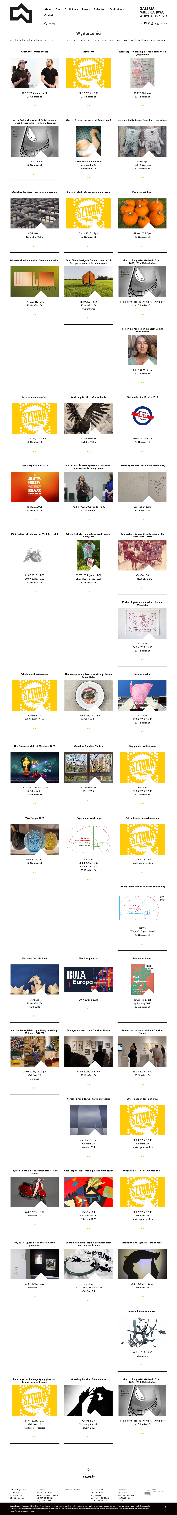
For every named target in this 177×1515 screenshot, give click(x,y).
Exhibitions (71, 9)
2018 (96, 41)
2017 (89, 41)
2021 (117, 41)
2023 (132, 41)
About (47, 9)
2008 (26, 41)
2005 (12, 41)
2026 (152, 41)
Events (86, 9)
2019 (103, 41)
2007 (19, 41)
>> (34, 106)
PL (141, 24)
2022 (125, 41)
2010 (40, 41)
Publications (117, 9)
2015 (75, 41)
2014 (68, 41)
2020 (110, 41)
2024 (139, 41)
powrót (88, 1477)
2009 (33, 41)
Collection (99, 9)
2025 (146, 41)
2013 (61, 41)
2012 (54, 41)
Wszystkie (161, 41)
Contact (48, 15)
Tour (58, 9)
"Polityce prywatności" (42, 1511)
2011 (47, 41)
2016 (82, 41)
